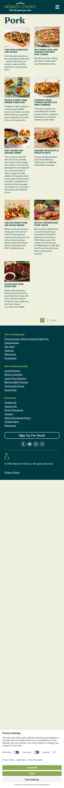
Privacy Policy (12, 472)
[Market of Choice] (20, 3)
